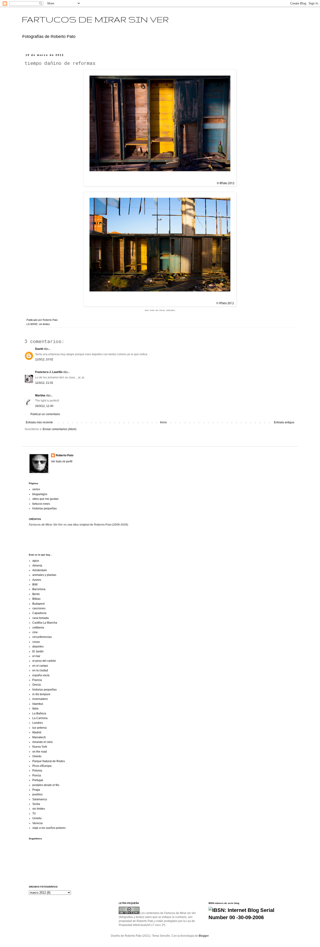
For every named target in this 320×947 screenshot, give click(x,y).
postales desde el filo (45, 785)
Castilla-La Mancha (44, 622)
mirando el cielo (42, 742)
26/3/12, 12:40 (44, 406)
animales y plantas (44, 575)
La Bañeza (39, 713)
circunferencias (42, 637)
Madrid (36, 732)
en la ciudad (40, 670)
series (36, 489)
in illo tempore (41, 694)
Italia (35, 708)
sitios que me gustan (45, 499)
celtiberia (38, 627)
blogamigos (39, 494)
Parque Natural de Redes (48, 761)
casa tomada (40, 618)
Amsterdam (39, 570)
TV (34, 813)
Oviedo (36, 756)
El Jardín (38, 651)
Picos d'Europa (42, 766)
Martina (40, 395)
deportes (38, 646)
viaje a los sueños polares (49, 828)
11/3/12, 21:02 (44, 382)
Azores (36, 579)
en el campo (40, 665)
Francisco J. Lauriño (48, 372)
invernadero (40, 699)
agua (35, 560)
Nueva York (39, 746)
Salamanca (39, 799)
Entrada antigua (284, 422)
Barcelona (38, 589)
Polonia (37, 770)
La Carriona (40, 718)
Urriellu (37, 818)
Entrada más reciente (39, 422)
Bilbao (36, 598)
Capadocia (39, 613)
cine (35, 632)
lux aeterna (39, 727)
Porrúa (36, 775)
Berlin (36, 594)
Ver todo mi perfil (61, 461)
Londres (37, 722)
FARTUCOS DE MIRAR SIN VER (95, 19)
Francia (37, 680)
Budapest (38, 603)
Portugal (37, 780)
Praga (36, 789)
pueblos (37, 794)
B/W (34, 584)
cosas (36, 642)
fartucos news (41, 503)
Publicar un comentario (45, 414)
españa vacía (40, 675)
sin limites (44, 324)
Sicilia (36, 804)
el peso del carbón (44, 660)
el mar (36, 656)
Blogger (203, 935)
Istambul (37, 704)
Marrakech (39, 737)
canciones (38, 608)
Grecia (36, 684)
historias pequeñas (44, 508)
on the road (39, 751)
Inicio (163, 422)
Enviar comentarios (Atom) (59, 429)
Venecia (37, 823)
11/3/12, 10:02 (44, 359)
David (39, 349)
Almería (37, 565)
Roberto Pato (64, 455)
